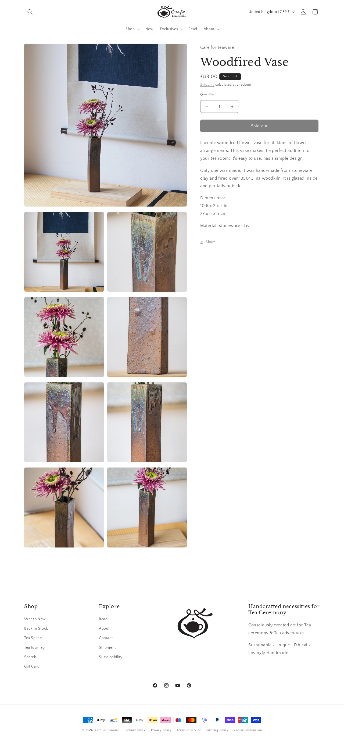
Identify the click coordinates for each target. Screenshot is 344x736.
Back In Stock (36, 629)
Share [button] (211, 242)
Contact (106, 638)
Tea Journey (34, 648)
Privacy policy (161, 729)
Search (30, 657)
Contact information (248, 729)
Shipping (207, 84)
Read (103, 619)
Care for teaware (107, 730)
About (104, 629)
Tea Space (33, 638)
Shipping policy (217, 729)
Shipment (107, 648)
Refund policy (136, 729)
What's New (35, 619)
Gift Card (32, 666)
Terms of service (189, 729)
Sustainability (110, 657)
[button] (30, 12)
